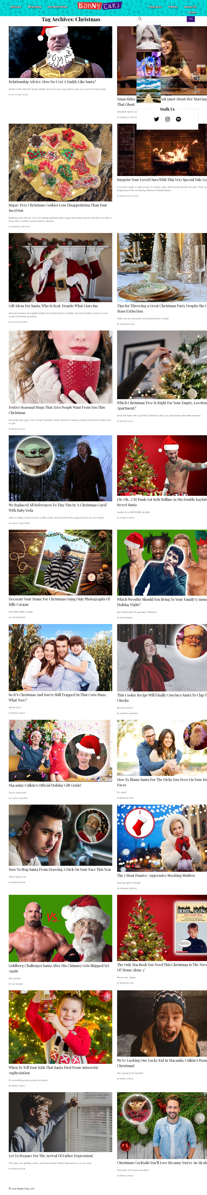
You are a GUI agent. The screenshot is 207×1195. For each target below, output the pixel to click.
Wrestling (34, 6)
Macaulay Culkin (129, 196)
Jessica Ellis (18, 429)
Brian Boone (127, 798)
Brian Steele (18, 713)
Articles (15, 6)
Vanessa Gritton (129, 117)
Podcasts (155, 6)
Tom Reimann (18, 617)
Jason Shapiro (19, 322)
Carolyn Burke (20, 798)
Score (193, 12)
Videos (173, 6)
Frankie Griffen (128, 888)
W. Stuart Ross (20, 94)
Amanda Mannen (129, 713)
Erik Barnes (126, 617)
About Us (190, 6)
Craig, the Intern (21, 523)
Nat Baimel (17, 984)
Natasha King (127, 324)
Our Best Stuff (57, 6)
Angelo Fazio (127, 518)
